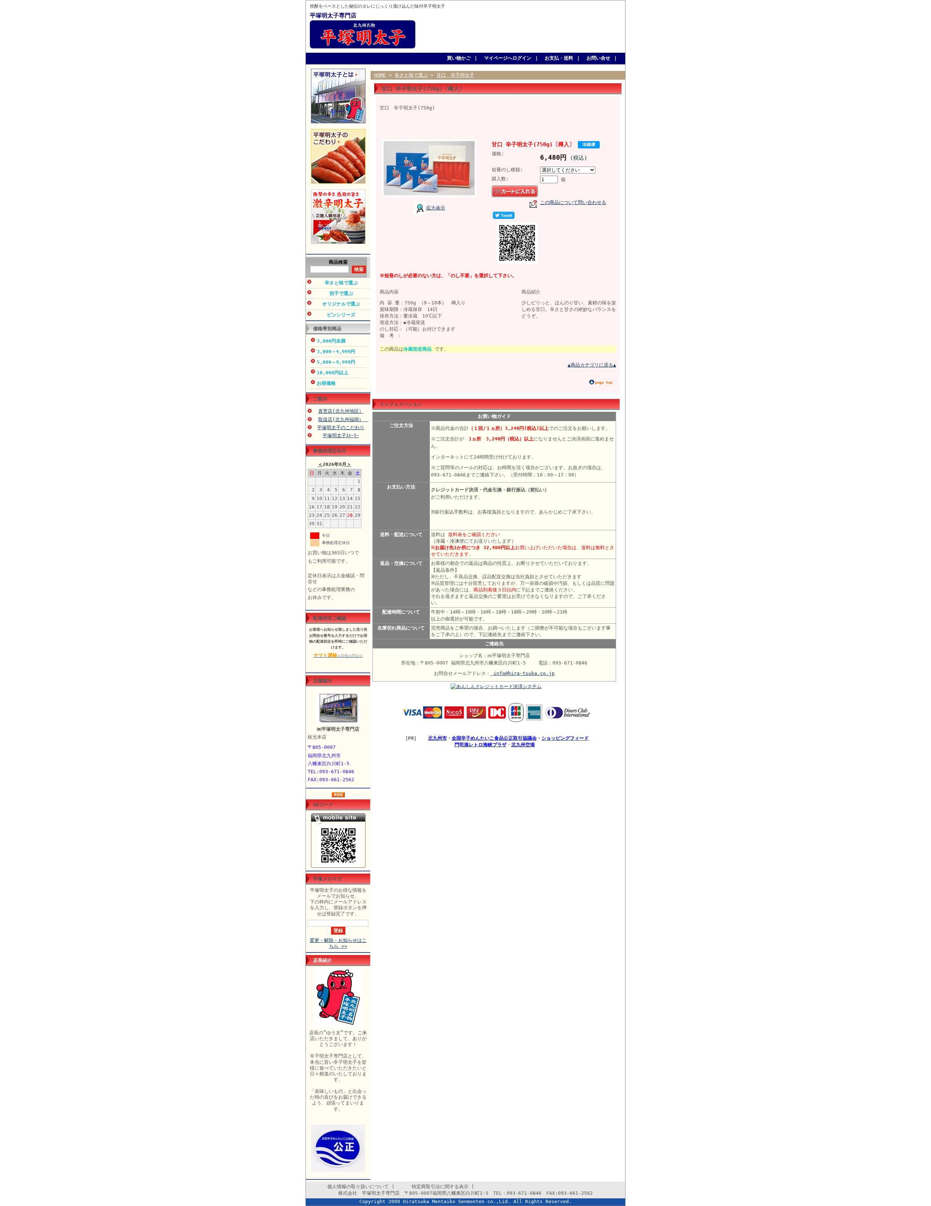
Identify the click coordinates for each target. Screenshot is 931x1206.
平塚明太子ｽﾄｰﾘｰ (341, 435)
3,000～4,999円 (336, 351)
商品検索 (338, 262)
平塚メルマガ (327, 879)
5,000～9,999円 (336, 362)
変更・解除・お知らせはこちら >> (338, 943)
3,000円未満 (331, 341)
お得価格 (326, 383)
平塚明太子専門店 (333, 15)
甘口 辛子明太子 (455, 75)
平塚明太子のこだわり (340, 427)
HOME (380, 75)
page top (603, 382)
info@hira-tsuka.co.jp (523, 673)
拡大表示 (435, 208)
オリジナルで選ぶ (341, 304)
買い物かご (459, 58)
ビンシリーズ (341, 315)
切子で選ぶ (341, 293)
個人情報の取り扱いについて (351, 1186)
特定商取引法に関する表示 (432, 1186)
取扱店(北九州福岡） (343, 419)
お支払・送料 (559, 58)
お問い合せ (598, 58)
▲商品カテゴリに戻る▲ (592, 365)
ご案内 (320, 399)
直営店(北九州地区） (341, 411)
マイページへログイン (507, 58)
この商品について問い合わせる (573, 202)
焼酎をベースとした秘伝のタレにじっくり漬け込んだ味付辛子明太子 (377, 6)
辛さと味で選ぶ (341, 282)
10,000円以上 (332, 372)
